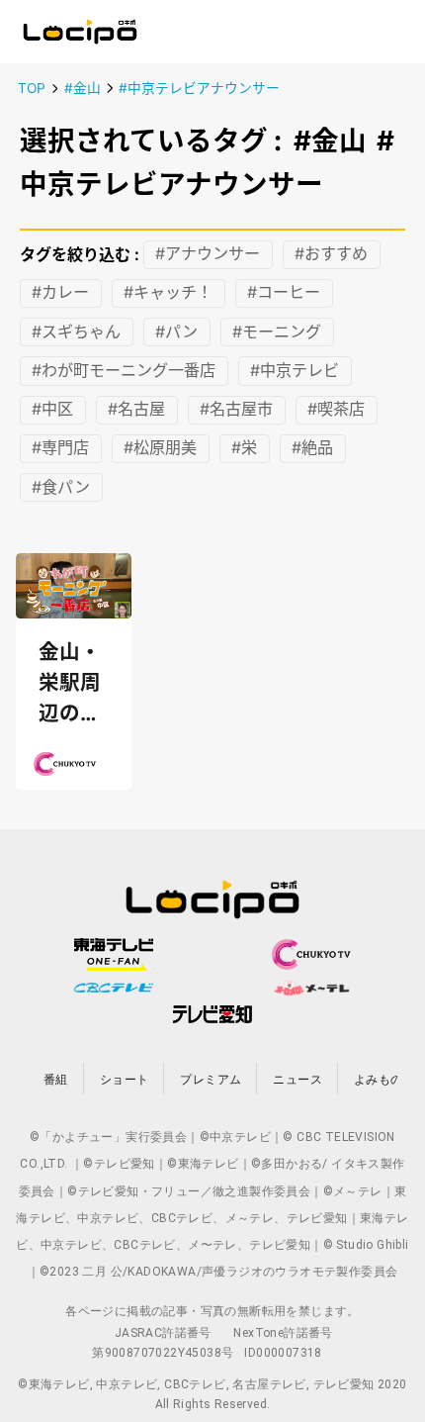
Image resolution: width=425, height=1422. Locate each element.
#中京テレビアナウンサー (199, 88)
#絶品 (312, 448)
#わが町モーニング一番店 (123, 370)
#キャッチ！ (168, 293)
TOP (31, 88)
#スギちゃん (76, 331)
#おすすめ (331, 254)
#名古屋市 (236, 410)
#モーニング (276, 331)
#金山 (82, 88)
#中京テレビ (294, 370)
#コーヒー (283, 293)
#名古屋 (136, 410)
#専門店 (60, 448)
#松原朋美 (160, 448)
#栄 (244, 448)
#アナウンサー (207, 254)
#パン (176, 331)
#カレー (60, 293)
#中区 (52, 410)
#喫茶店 (336, 410)
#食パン (61, 487)
